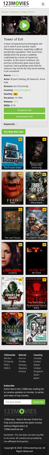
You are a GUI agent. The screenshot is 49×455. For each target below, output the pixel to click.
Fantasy (23, 364)
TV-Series (8, 361)
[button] (24, 25)
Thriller (22, 361)
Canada (37, 358)
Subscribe (38, 401)
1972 (15, 101)
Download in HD (24, 116)
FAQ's (7, 364)
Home (5, 11)
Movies (14, 11)
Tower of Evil (27, 11)
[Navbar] (43, 4)
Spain (36, 374)
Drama (22, 371)
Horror (15, 75)
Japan (36, 377)
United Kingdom (22, 90)
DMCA (7, 368)
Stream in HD (24, 110)
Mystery (23, 368)
